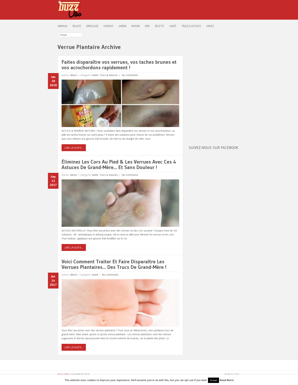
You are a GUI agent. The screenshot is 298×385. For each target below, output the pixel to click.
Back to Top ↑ (232, 374)
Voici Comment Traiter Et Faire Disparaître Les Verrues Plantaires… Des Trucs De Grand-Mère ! (114, 264)
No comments (129, 75)
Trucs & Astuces (191, 26)
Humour (108, 26)
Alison (73, 75)
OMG (147, 26)
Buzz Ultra (63, 374)
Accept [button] (213, 380)
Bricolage (92, 26)
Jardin (122, 26)
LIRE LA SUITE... (73, 147)
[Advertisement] (214, 84)
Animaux (62, 26)
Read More (227, 380)
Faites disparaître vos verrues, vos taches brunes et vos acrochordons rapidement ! (119, 65)
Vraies (210, 26)
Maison (135, 26)
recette (159, 26)
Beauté (77, 26)
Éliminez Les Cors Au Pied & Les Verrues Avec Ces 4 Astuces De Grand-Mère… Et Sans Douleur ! (119, 164)
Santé (172, 26)
